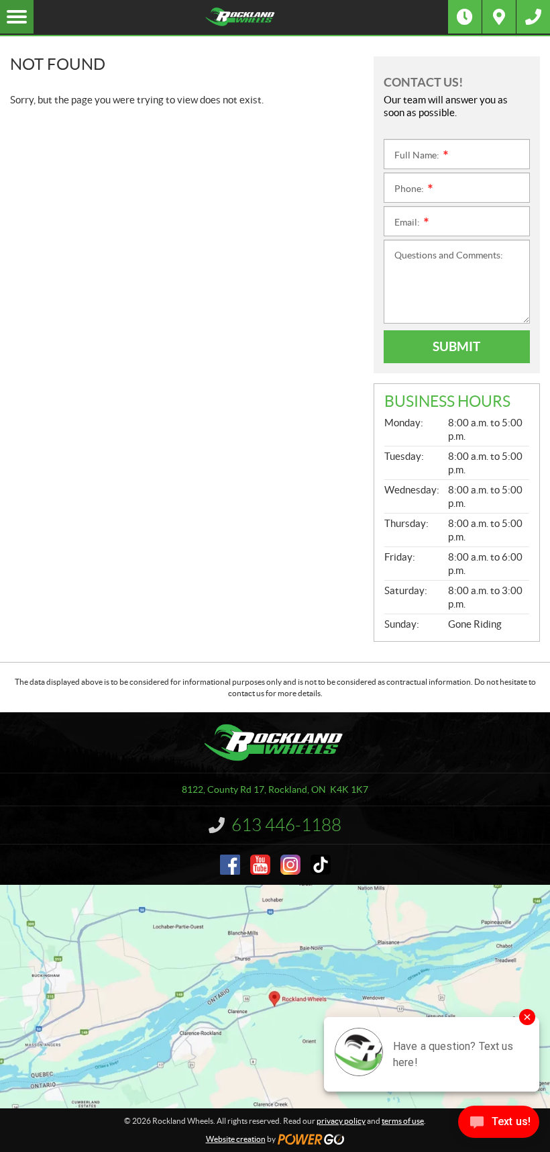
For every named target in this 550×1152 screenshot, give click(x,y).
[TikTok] (321, 865)
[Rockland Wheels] (241, 17)
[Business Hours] (465, 17)
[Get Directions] (499, 17)
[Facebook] (230, 865)
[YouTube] (260, 865)
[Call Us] (533, 17)
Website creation (236, 1139)
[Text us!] (498, 1125)
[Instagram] (290, 865)
